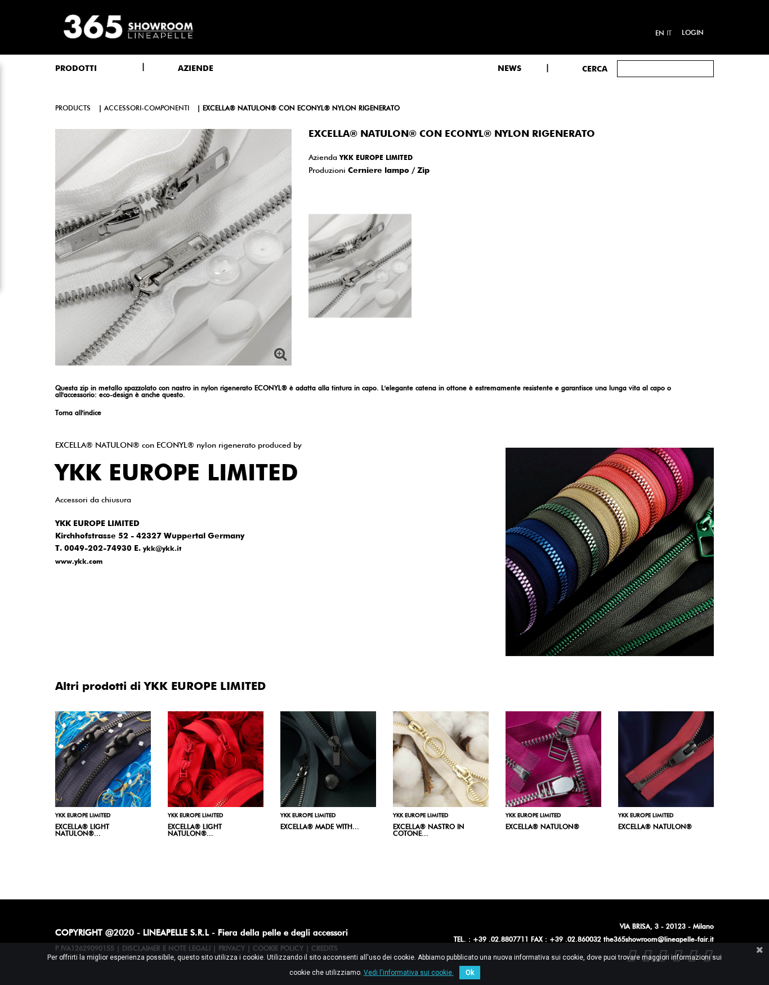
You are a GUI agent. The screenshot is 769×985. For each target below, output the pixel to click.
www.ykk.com (78, 562)
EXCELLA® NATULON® (542, 827)
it (669, 33)
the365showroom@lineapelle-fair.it (658, 940)
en (659, 33)
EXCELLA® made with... (319, 827)
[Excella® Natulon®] (666, 759)
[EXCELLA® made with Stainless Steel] (328, 759)
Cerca (594, 69)
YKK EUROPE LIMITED (376, 158)
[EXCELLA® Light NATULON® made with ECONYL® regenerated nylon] (103, 759)
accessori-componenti (146, 108)
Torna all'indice (78, 413)
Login (693, 33)
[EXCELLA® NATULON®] (553, 759)
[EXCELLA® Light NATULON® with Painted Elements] (215, 759)
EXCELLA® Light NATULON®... (82, 830)
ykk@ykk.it (162, 549)
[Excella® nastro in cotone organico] (441, 759)
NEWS (509, 69)
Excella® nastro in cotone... (428, 830)
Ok (470, 973)
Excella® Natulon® (655, 827)
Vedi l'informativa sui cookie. (409, 973)
